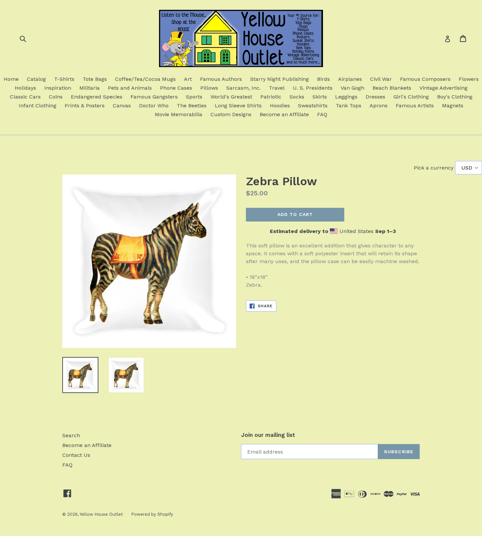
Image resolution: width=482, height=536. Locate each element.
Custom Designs (231, 114)
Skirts (319, 97)
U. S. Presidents (312, 88)
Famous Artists (415, 105)
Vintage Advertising (443, 88)
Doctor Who (154, 105)
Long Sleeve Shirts (238, 105)
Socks (297, 97)
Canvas (122, 105)
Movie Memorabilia (178, 114)
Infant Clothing (37, 105)
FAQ (322, 114)
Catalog (36, 79)
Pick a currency (434, 168)
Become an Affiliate (284, 114)
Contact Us (76, 455)
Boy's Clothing (454, 97)
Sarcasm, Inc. (243, 88)
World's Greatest (231, 97)
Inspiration (57, 88)
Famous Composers (425, 79)
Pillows (209, 88)
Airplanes (350, 79)
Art (188, 79)
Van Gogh (352, 88)
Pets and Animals (130, 88)
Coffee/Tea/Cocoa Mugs (145, 79)
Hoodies (280, 105)
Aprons (379, 105)
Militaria (89, 88)
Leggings (346, 97)
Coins (56, 97)
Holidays (25, 88)
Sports (194, 97)
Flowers (469, 79)
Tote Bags (95, 79)
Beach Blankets (391, 88)
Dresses (375, 97)
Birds (323, 79)
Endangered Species (96, 97)
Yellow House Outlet (101, 514)
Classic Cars (25, 97)
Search (71, 435)
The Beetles (192, 105)
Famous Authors (221, 79)
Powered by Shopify (152, 514)
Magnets (452, 105)
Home (11, 79)
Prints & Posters (85, 105)
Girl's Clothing (411, 97)
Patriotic (270, 97)
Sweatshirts (313, 105)
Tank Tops (348, 105)
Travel (277, 88)
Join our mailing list (268, 435)
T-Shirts (64, 79)
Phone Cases (176, 88)
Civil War (381, 79)
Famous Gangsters (154, 97)
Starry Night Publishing (279, 79)
